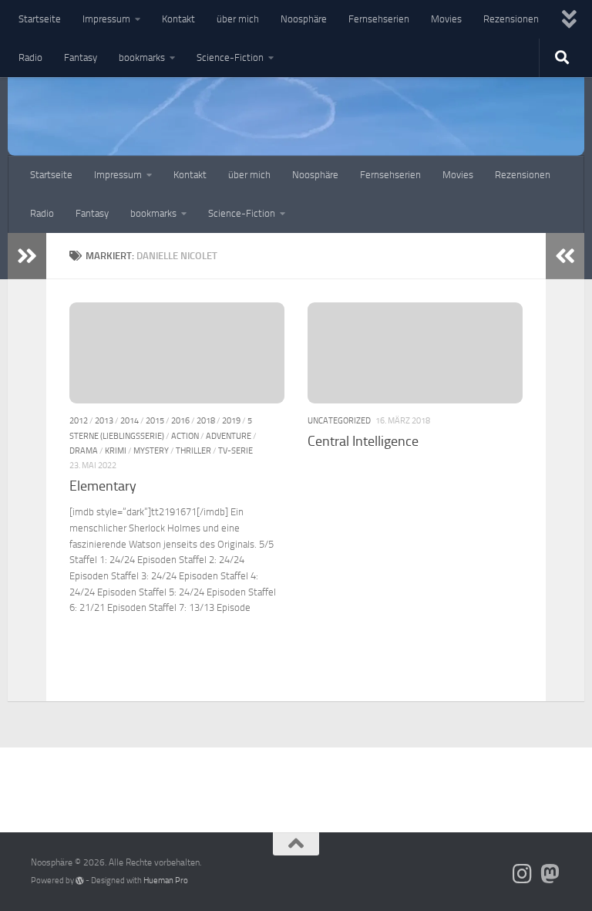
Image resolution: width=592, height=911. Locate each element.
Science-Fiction (230, 57)
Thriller (193, 450)
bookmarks (142, 57)
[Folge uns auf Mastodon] (550, 874)
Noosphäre (304, 19)
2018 (206, 420)
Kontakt (178, 19)
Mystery (151, 450)
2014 (129, 420)
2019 (231, 420)
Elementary (102, 485)
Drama (83, 450)
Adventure (228, 435)
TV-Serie (235, 450)
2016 (180, 420)
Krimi (115, 450)
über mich (238, 19)
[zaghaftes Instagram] (522, 874)
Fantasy (80, 57)
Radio (30, 57)
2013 (104, 420)
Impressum (106, 19)
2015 (155, 420)
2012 (78, 420)
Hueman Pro (165, 881)
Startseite (39, 19)
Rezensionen (511, 19)
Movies (446, 19)
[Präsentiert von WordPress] (80, 880)
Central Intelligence (363, 441)
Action (185, 435)
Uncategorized (339, 420)
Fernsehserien (378, 19)
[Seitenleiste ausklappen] (27, 256)
